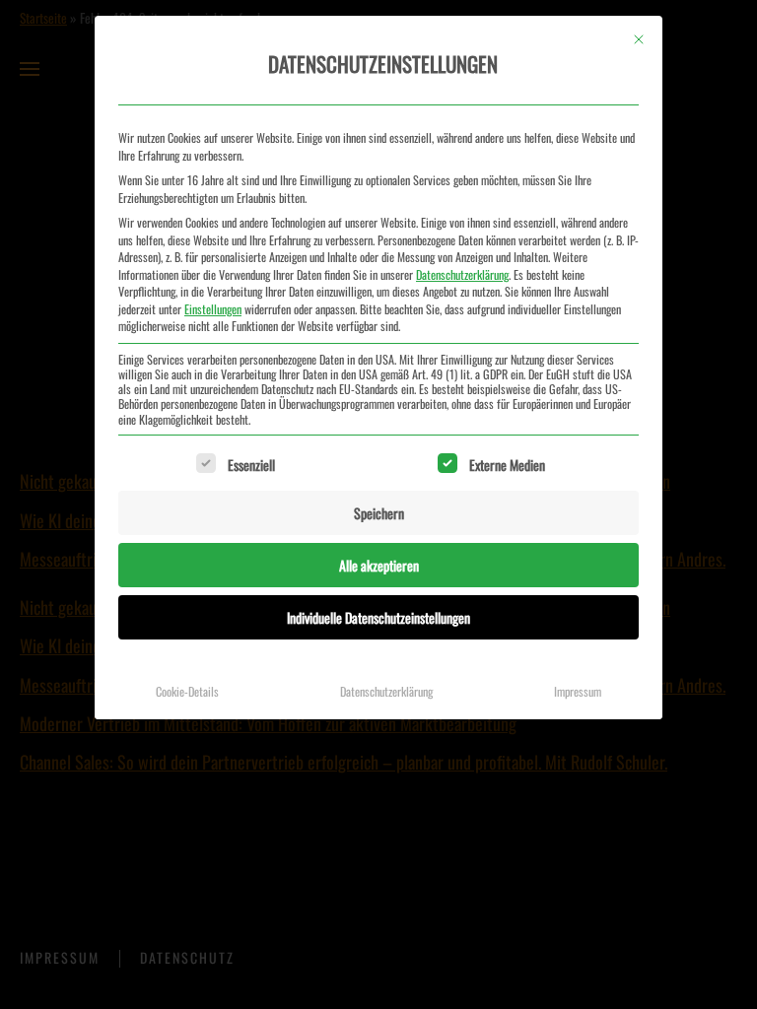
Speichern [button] (379, 513)
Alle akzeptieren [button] (379, 565)
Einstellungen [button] (212, 309)
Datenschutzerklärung (462, 274)
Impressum (577, 691)
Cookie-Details (187, 691)
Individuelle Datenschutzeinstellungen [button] (378, 617)
